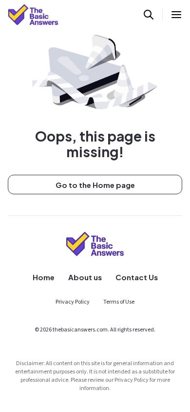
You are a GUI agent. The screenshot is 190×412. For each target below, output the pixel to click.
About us (85, 277)
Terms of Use (118, 302)
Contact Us (136, 277)
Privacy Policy (73, 302)
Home (44, 277)
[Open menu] (176, 15)
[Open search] (148, 15)
